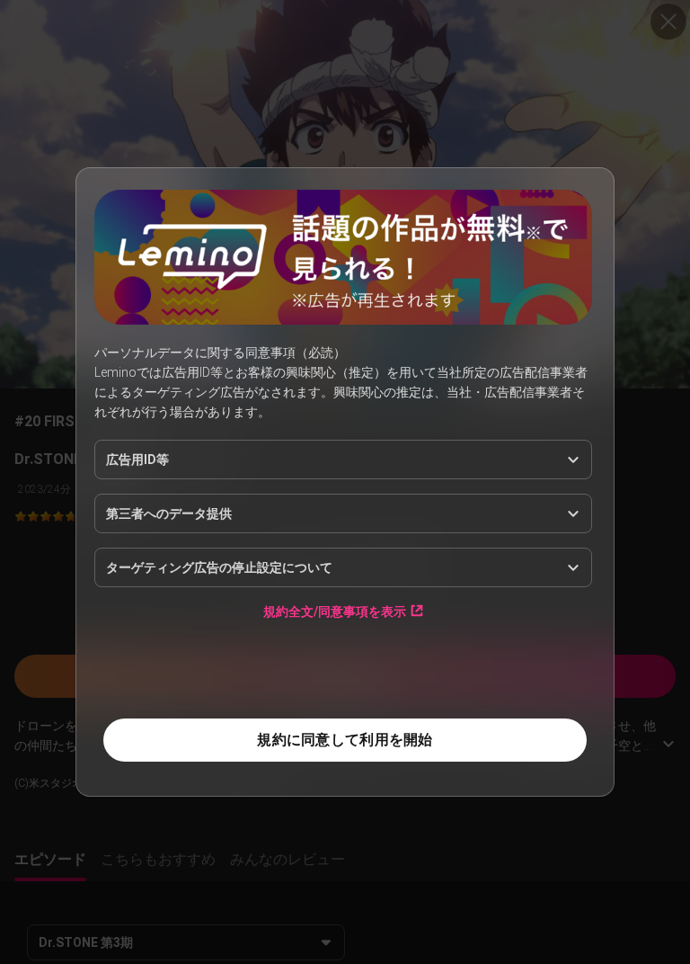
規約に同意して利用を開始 (344, 739)
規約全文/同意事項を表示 (334, 611)
